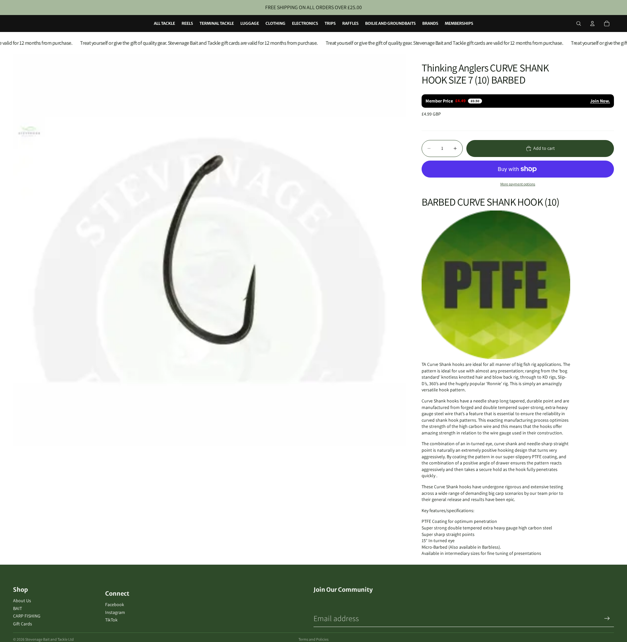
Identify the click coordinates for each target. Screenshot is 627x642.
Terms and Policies (313, 639)
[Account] (592, 23)
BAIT (17, 608)
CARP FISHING (26, 616)
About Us (22, 600)
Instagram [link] (115, 612)
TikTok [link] (111, 620)
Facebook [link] (114, 604)
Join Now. (600, 101)
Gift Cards (22, 624)
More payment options (517, 183)
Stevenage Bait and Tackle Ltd (49, 639)
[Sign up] (607, 618)
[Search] (578, 23)
